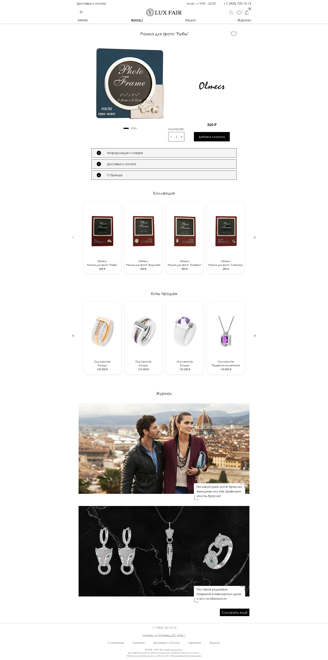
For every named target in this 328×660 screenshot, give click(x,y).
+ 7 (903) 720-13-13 (237, 3)
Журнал (244, 20)
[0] (248, 12)
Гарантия (194, 642)
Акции (190, 20)
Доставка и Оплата (166, 642)
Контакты (139, 642)
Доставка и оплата (91, 3)
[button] (126, 128)
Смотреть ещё (235, 612)
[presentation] (73, 237)
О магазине (116, 642)
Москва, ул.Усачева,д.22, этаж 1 (164, 635)
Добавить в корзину (212, 136)
